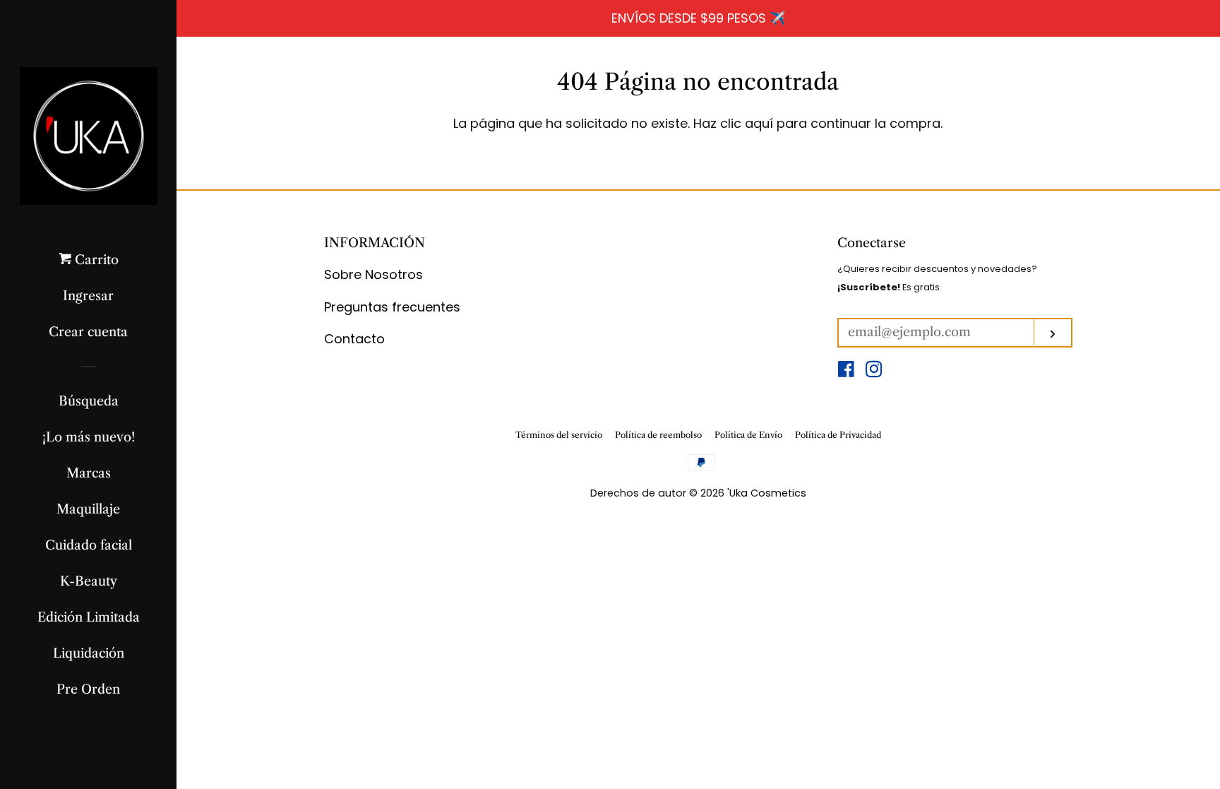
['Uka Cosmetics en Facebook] (846, 371)
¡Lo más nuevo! (88, 437)
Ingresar (88, 296)
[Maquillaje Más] (127, 509)
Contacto (354, 339)
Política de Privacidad (838, 434)
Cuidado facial (88, 545)
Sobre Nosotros (373, 274)
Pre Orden (88, 689)
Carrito (95, 260)
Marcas (88, 473)
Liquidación (88, 653)
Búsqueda (89, 401)
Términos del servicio (558, 434)
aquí (759, 123)
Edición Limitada (88, 617)
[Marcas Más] (118, 473)
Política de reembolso (658, 434)
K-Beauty (88, 581)
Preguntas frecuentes (392, 307)
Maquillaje (88, 509)
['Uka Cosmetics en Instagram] (874, 371)
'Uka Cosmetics (766, 493)
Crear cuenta (88, 332)
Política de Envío (748, 434)
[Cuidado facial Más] (139, 545)
